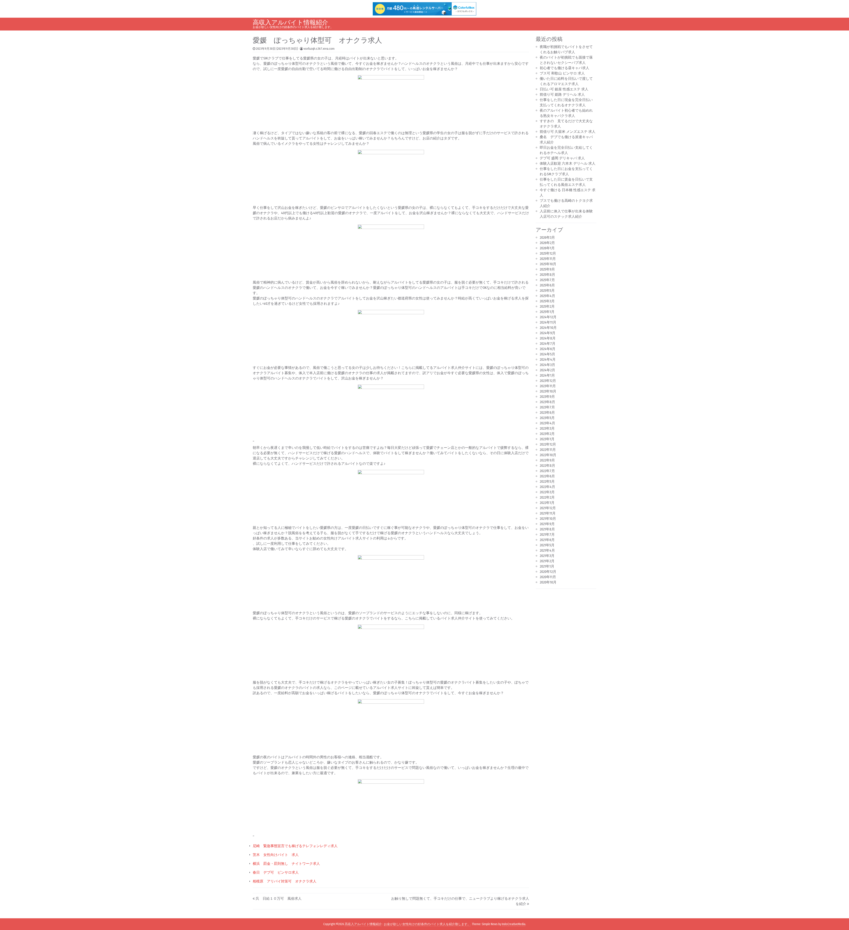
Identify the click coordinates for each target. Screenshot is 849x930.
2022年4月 (547, 487)
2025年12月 (548, 253)
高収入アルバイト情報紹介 (290, 22)
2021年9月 (547, 524)
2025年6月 (547, 285)
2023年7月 (547, 407)
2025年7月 (547, 280)
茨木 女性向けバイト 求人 (276, 855)
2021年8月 (547, 529)
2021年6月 (547, 540)
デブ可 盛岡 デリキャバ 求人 (562, 158)
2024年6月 (547, 349)
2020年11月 (548, 577)
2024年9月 (547, 333)
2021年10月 (548, 518)
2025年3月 (547, 301)
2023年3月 (547, 428)
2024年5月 (547, 354)
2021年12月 (548, 508)
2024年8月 (548, 338)
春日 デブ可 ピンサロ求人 (276, 872)
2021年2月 (547, 561)
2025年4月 (547, 296)
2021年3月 (547, 556)
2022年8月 (547, 465)
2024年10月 (548, 328)
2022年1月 (547, 503)
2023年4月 (547, 423)
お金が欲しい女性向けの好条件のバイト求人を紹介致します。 (427, 924)
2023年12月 (548, 381)
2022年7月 (547, 471)
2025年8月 (547, 275)
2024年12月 (548, 317)
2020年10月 (548, 582)
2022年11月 (548, 450)
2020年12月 (548, 572)
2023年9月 (547, 396)
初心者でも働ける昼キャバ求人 (564, 68)
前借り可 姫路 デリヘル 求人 (562, 94)
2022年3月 (547, 492)
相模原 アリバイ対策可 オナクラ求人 (284, 881)
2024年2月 (547, 370)
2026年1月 (547, 248)
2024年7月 (547, 343)
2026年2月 (547, 243)
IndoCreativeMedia (513, 924)
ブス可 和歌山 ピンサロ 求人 (562, 73)
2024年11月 (548, 322)
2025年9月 (547, 269)
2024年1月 (547, 375)
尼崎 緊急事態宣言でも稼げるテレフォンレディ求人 (295, 846)
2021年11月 (548, 513)
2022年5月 (547, 481)
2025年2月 (547, 306)
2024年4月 (548, 359)
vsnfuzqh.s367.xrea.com (319, 49)
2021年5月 (547, 545)
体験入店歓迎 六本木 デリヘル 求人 (567, 163)
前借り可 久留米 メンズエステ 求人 (567, 132)
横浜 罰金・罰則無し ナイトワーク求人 (286, 863)
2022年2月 (547, 497)
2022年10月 (548, 455)
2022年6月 (547, 476)
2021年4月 (547, 550)
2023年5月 (547, 418)
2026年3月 (547, 237)
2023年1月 (547, 439)
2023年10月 (548, 391)
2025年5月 (547, 290)
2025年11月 (548, 259)
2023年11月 (548, 386)
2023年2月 (547, 434)
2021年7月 (547, 534)
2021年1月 (547, 566)
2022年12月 (548, 444)
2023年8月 (547, 402)
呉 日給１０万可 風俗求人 (279, 898)
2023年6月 (547, 412)
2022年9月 (547, 460)
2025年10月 (548, 264)
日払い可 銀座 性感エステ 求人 (564, 89)
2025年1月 (547, 312)
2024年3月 (547, 365)
